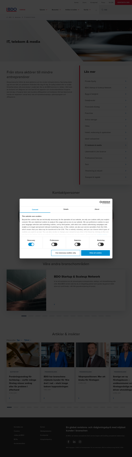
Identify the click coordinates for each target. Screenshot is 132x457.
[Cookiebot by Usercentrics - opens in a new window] (101, 202)
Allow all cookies (95, 253)
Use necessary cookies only (65, 253)
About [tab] (97, 209)
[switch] (54, 244)
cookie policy (102, 234)
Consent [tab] (35, 209)
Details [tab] (66, 209)
